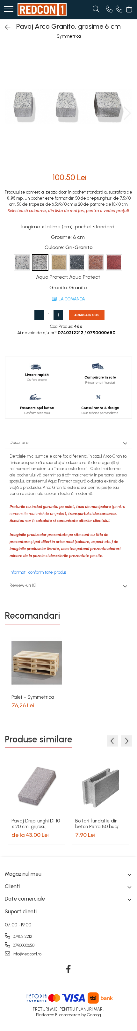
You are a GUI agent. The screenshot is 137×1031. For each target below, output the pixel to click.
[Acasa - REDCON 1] (42, 9)
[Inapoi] (5, 27)
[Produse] (8, 9)
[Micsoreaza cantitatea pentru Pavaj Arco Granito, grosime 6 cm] (39, 315)
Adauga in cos (86, 315)
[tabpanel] (68, 106)
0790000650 (23, 945)
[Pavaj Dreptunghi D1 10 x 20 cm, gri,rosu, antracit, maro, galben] (36, 786)
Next (127, 113)
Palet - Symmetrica (32, 697)
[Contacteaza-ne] (109, 9)
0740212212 (22, 936)
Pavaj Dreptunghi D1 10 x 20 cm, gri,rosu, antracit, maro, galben (35, 823)
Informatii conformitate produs (38, 572)
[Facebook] (68, 969)
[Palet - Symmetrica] (36, 662)
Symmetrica (69, 36)
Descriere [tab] (19, 442)
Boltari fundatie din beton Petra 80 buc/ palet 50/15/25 (97, 823)
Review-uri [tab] (23, 585)
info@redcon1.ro (26, 954)
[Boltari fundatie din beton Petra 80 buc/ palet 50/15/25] (100, 786)
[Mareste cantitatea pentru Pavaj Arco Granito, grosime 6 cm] (58, 315)
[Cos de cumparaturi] (129, 9)
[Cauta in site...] (96, 9)
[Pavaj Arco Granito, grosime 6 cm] (68, 106)
